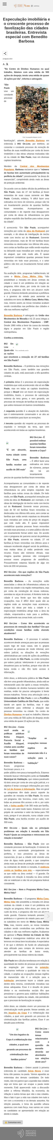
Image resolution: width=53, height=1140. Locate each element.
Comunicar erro (13, 1122)
